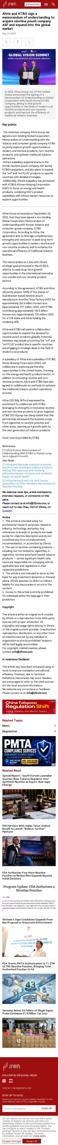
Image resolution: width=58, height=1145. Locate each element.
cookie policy (39, 1136)
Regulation (9, 731)
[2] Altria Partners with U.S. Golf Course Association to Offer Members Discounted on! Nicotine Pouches (28, 483)
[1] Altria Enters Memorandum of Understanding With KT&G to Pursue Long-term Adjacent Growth (27, 453)
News (6, 725)
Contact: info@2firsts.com (16, 1088)
